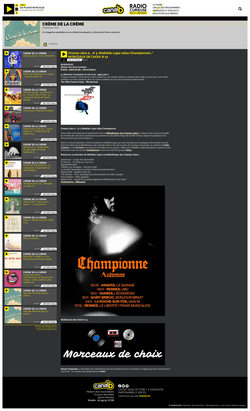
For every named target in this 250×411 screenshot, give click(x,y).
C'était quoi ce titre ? (132, 389)
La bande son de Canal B (31, 10)
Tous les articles (46, 329)
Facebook (53, 44)
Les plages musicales (32, 7)
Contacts (156, 389)
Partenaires (126, 392)
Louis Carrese (225, 405)
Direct (23, 5)
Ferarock (144, 396)
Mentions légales (238, 405)
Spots (142, 392)
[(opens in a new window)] (119, 386)
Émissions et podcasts (166, 10)
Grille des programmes (166, 8)
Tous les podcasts (46, 326)
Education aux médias (165, 13)
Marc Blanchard (198, 405)
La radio (157, 5)
